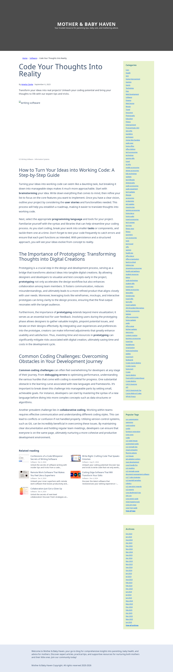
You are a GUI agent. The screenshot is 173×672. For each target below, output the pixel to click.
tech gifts (129, 302)
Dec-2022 (129, 546)
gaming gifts (130, 158)
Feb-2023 (129, 583)
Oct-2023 (129, 534)
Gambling (129, 134)
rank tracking (130, 425)
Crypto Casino (131, 366)
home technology (132, 351)
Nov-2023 (129, 564)
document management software (137, 474)
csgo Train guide (131, 508)
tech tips (129, 225)
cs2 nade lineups (132, 441)
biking (128, 277)
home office (130, 146)
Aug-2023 (129, 580)
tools (127, 241)
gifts (127, 247)
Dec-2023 (129, 589)
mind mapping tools (133, 502)
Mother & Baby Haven (86, 24)
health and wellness (133, 271)
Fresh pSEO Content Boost (135, 378)
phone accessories (132, 171)
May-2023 (129, 604)
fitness (128, 232)
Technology (130, 88)
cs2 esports (130, 489)
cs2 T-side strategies (133, 477)
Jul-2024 (128, 595)
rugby (128, 438)
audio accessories (132, 186)
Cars (127, 70)
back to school (131, 262)
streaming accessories (134, 268)
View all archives (132, 625)
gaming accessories (133, 210)
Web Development (132, 94)
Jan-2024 (129, 537)
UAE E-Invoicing (131, 384)
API (127, 387)
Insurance (129, 113)
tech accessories (132, 152)
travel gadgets (131, 305)
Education (129, 119)
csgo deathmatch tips (133, 493)
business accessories (133, 338)
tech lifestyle (130, 180)
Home (24, 58)
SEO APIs (129, 131)
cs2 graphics (130, 468)
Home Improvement (133, 79)
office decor (130, 256)
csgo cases (129, 435)
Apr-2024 (129, 558)
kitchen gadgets (131, 329)
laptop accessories (132, 290)
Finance (128, 100)
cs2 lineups (130, 456)
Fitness (128, 122)
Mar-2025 (129, 616)
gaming (128, 250)
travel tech (129, 357)
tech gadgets (130, 192)
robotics (128, 483)
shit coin (129, 496)
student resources (132, 274)
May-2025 (129, 619)
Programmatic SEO (132, 128)
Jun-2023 (129, 598)
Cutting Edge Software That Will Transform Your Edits (97, 474)
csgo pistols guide (132, 499)
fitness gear (130, 229)
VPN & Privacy (131, 396)
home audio (130, 216)
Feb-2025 (129, 610)
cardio (128, 428)
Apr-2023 (129, 543)
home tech (129, 369)
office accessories (132, 317)
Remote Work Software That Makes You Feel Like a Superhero (48, 474)
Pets (127, 91)
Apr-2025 (129, 613)
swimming (129, 422)
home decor (130, 213)
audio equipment (132, 189)
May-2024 (129, 601)
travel (128, 161)
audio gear (129, 143)
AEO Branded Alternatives (135, 308)
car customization (132, 419)
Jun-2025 (129, 622)
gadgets (128, 177)
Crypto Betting (131, 381)
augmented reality (132, 444)
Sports (128, 85)
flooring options (131, 453)
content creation (131, 335)
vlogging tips (130, 296)
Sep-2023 (129, 555)
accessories (130, 198)
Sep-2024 (129, 567)
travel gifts (129, 299)
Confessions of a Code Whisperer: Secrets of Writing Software (47, 458)
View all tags (130, 511)
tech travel (129, 244)
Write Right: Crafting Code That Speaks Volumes (100, 458)
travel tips (129, 341)
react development (132, 462)
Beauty (128, 106)
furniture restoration (133, 431)
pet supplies (130, 204)
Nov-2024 (129, 549)
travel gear (129, 287)
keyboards (129, 360)
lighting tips (130, 265)
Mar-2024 (129, 552)
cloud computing (131, 450)
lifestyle (128, 195)
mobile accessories (132, 167)
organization (130, 348)
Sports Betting (131, 375)
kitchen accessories (133, 311)
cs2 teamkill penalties (133, 480)
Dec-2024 (129, 607)
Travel (128, 109)
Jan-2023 (129, 573)
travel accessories (132, 219)
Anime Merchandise (133, 140)
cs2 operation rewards (134, 486)
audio (128, 323)
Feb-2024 (129, 586)
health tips (129, 253)
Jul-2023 (128, 576)
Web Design (130, 103)
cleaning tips (130, 207)
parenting (129, 235)
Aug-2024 (129, 540)
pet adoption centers (133, 459)
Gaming (128, 82)
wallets (128, 354)
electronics (129, 332)
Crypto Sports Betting (133, 363)
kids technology (131, 174)
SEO (127, 76)
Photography (130, 116)
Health (128, 73)
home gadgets (131, 320)
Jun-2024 (129, 592)
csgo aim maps (131, 505)
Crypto (128, 372)
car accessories (131, 238)
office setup (130, 326)
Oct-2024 (129, 570)
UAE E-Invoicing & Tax (133, 390)
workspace (129, 137)
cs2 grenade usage (132, 471)
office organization (132, 259)
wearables (129, 293)
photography (130, 183)
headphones (130, 345)
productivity (130, 201)
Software (33, 58)
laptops (128, 314)
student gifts (130, 283)
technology (129, 155)
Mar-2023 (129, 561)
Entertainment (131, 125)
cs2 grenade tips (131, 447)
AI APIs (128, 164)
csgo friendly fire (132, 465)
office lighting (130, 149)
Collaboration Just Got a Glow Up (46, 488)
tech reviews (130, 222)
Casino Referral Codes (133, 393)
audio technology (132, 280)
